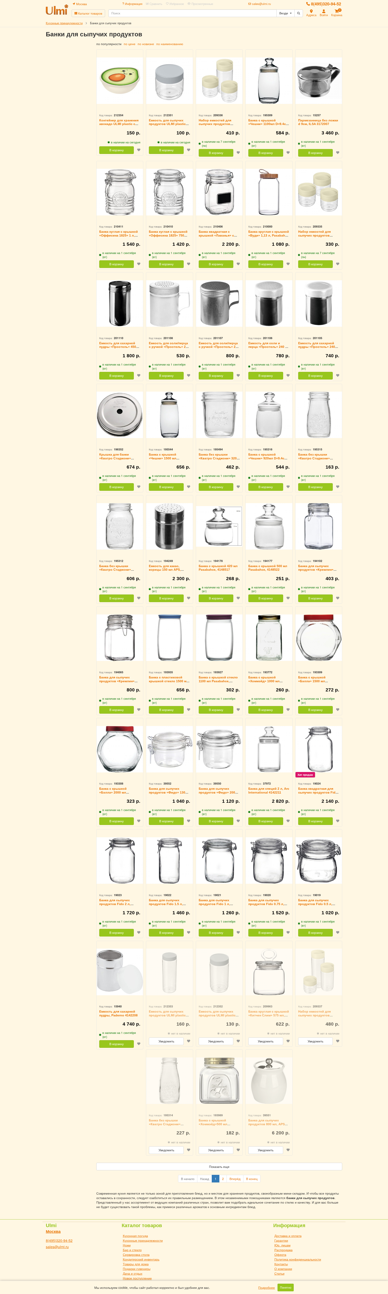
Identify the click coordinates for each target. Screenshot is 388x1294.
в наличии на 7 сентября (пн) (218, 144)
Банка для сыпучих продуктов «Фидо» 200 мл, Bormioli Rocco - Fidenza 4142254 (217, 794)
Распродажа (283, 1250)
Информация (133, 4)
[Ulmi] (57, 9)
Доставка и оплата (288, 1235)
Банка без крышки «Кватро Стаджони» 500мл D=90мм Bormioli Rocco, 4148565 (117, 571)
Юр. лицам (282, 1245)
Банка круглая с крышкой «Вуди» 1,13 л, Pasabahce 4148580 (268, 235)
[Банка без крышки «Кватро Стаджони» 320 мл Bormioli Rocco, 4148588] (219, 415)
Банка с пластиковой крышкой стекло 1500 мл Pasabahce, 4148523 (168, 681)
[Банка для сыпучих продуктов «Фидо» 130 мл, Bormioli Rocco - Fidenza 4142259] (169, 749)
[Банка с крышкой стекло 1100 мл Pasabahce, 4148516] (219, 638)
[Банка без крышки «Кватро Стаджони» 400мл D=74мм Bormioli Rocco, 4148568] (169, 1081)
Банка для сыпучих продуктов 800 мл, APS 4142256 (266, 1124)
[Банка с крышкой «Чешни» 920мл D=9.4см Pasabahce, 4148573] (269, 415)
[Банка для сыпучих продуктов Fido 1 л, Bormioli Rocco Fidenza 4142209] (219, 860)
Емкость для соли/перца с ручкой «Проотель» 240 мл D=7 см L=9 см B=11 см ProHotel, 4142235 (169, 348)
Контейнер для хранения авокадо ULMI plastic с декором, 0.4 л (119, 124)
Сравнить (155, 4)
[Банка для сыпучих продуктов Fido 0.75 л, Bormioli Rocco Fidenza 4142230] (269, 860)
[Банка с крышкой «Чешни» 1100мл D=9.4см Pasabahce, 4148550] (269, 81)
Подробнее (266, 1287)
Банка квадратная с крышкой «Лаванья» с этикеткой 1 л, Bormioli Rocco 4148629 (217, 237)
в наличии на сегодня (125, 142)
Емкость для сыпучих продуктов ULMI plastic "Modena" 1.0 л (217, 1015)
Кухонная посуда (135, 1235)
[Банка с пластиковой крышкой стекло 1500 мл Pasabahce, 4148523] (169, 638)
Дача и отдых (132, 1273)
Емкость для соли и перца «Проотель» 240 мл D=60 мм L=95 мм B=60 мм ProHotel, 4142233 (268, 348)
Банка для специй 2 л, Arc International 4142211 (268, 790)
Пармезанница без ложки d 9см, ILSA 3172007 (318, 122)
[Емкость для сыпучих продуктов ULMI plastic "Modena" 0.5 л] (169, 81)
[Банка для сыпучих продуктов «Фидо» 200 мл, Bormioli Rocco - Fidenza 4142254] (219, 749)
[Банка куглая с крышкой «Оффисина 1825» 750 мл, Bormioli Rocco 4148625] (169, 192)
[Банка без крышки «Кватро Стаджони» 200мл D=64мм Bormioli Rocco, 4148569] (318, 415)
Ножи (127, 1245)
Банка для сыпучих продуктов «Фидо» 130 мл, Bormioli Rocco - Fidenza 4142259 (167, 794)
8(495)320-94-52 (326, 4)
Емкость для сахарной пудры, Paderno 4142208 (118, 1013)
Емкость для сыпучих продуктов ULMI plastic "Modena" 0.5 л (167, 124)
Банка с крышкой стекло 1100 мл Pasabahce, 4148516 (218, 681)
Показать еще (219, 1166)
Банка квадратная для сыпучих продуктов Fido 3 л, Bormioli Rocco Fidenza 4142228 (317, 794)
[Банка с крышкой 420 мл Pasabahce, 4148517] (219, 526)
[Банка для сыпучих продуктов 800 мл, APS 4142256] (269, 1081)
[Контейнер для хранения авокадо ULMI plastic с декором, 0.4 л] (120, 81)
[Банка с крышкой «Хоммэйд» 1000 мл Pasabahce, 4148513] (269, 638)
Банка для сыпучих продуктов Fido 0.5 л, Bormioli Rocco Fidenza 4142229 (316, 905)
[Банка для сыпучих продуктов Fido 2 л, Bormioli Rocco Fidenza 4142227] (120, 860)
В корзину (116, 150)
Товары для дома (136, 1264)
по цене (129, 44)
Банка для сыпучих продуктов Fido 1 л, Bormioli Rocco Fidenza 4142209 (217, 905)
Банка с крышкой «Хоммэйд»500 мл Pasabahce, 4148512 (214, 1124)
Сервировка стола (136, 1254)
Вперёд (234, 1178)
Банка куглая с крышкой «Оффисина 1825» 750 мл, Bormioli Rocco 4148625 (168, 237)
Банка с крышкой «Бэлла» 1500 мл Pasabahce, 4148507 (313, 681)
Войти (324, 15)
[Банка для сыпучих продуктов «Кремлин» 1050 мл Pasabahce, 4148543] (120, 638)
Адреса (311, 15)
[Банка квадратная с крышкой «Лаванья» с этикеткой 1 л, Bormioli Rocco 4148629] (219, 192)
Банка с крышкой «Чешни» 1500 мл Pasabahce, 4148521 (164, 458)
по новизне (146, 44)
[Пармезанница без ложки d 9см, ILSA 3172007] (318, 81)
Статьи (279, 1273)
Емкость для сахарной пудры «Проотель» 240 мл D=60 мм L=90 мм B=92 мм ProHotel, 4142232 (318, 348)
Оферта (280, 1254)
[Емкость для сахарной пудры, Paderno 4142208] (120, 972)
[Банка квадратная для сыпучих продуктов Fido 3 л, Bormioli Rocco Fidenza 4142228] (318, 749)
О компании (283, 1268)
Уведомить (166, 1041)
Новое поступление (137, 1278)
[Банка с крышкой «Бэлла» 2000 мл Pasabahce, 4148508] (120, 749)
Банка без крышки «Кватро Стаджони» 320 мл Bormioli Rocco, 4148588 (218, 460)
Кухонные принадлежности (143, 1240)
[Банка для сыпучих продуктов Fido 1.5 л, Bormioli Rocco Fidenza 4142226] (169, 860)
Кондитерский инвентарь (141, 1259)
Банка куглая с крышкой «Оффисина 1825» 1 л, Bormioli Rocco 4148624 (118, 235)
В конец (252, 1178)
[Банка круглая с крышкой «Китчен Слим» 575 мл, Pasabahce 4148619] (269, 972)
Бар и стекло (132, 1250)
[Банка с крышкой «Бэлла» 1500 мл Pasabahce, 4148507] (318, 638)
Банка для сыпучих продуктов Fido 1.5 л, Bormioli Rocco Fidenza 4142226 (167, 905)
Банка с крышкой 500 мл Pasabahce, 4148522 (267, 568)
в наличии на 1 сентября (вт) (268, 144)
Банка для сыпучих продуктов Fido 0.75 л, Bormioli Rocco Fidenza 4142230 (266, 905)
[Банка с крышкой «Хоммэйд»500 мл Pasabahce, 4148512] (219, 1081)
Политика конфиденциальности (297, 1259)
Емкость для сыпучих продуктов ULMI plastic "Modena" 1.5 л (167, 1015)
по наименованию (169, 44)
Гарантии (281, 1240)
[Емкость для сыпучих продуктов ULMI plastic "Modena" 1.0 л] (219, 972)
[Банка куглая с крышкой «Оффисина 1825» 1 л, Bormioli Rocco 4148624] (120, 192)
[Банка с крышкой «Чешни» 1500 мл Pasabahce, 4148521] (169, 415)
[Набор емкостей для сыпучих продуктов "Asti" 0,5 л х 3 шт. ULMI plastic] (318, 192)
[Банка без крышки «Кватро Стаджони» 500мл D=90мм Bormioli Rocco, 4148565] (120, 526)
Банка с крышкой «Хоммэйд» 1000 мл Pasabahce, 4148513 (264, 681)
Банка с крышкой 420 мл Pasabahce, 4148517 (218, 568)
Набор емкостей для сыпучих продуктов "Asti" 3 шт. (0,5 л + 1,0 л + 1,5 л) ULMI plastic (318, 1017)
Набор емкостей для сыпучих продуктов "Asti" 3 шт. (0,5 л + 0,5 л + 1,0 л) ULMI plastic (219, 125)
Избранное (176, 4)
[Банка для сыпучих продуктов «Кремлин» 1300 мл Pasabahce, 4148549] (318, 526)
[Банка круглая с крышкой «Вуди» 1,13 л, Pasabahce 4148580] (269, 192)
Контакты (281, 1264)
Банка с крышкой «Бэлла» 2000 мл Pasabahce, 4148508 (114, 792)
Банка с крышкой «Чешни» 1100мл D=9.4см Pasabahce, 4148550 (268, 124)
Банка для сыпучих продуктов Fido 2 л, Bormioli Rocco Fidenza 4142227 (117, 905)
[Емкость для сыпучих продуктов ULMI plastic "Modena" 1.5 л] (169, 972)
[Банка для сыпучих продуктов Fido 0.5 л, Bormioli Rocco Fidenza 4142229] (318, 860)
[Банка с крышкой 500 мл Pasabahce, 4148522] (269, 526)
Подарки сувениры (136, 1268)
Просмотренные (202, 4)
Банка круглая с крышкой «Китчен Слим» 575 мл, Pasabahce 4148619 (268, 1015)
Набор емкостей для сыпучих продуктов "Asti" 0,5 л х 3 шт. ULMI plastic (317, 237)
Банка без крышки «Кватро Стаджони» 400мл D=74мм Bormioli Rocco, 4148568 (167, 1126)
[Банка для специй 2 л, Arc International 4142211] (269, 749)
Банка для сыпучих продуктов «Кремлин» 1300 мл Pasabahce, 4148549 (315, 571)
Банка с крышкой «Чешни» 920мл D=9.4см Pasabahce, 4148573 (267, 458)
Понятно (285, 1287)
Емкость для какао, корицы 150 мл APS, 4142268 (165, 569)
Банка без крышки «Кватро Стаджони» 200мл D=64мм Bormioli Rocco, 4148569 (316, 460)
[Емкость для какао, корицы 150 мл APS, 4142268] (169, 526)
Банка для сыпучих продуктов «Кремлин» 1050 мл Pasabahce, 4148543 (116, 683)
